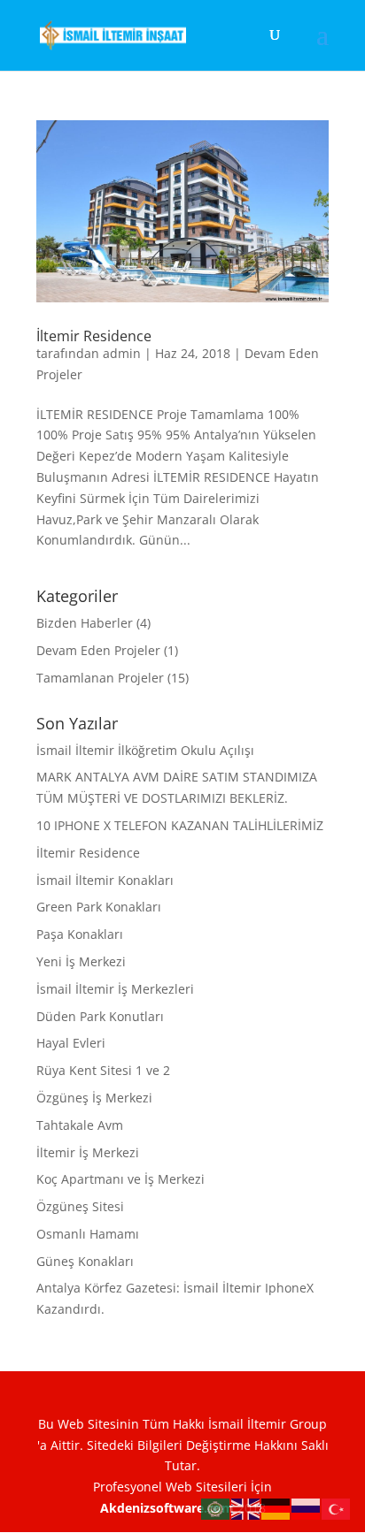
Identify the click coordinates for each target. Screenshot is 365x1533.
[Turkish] (337, 1507)
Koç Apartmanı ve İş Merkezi (120, 1179)
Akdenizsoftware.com (168, 1507)
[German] (276, 1507)
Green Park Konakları (98, 906)
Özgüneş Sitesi (80, 1206)
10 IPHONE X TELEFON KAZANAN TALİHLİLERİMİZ (179, 825)
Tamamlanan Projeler (100, 677)
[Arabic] (216, 1507)
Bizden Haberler (84, 622)
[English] (246, 1507)
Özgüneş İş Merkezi (94, 1097)
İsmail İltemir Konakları (105, 880)
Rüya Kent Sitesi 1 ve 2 (103, 1070)
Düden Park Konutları (100, 1016)
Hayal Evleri (70, 1042)
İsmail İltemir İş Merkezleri (115, 988)
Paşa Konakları (79, 934)
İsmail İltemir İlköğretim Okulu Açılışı (145, 750)
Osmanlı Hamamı (87, 1233)
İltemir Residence (93, 336)
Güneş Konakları (85, 1261)
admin (122, 353)
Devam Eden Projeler (98, 650)
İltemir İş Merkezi (87, 1152)
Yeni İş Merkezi (81, 961)
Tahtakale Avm (79, 1125)
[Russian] (306, 1507)
